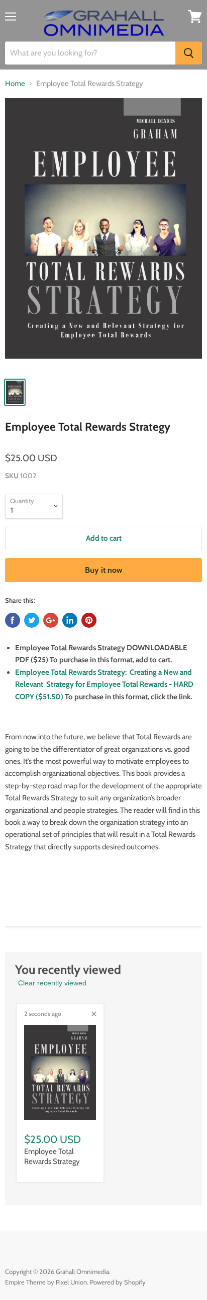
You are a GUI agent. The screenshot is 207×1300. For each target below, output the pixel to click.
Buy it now (104, 570)
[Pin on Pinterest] (88, 620)
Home (15, 84)
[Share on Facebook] (12, 620)
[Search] (188, 53)
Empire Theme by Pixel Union (46, 1282)
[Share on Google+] (50, 620)
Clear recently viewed (52, 983)
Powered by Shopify (118, 1282)
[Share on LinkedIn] (69, 620)
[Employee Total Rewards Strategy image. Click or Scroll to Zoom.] (103, 235)
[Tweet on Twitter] (31, 620)
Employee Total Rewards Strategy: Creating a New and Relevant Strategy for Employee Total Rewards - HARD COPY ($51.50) (104, 684)
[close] (94, 1014)
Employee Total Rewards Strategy (52, 1156)
